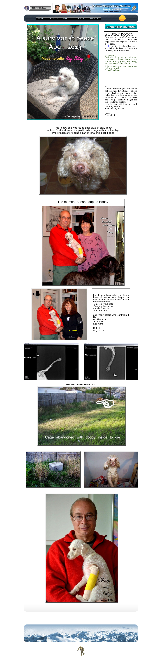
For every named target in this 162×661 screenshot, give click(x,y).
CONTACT (93, 18)
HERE (108, 46)
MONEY (80, 18)
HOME (41, 18)
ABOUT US (67, 18)
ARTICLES (53, 18)
